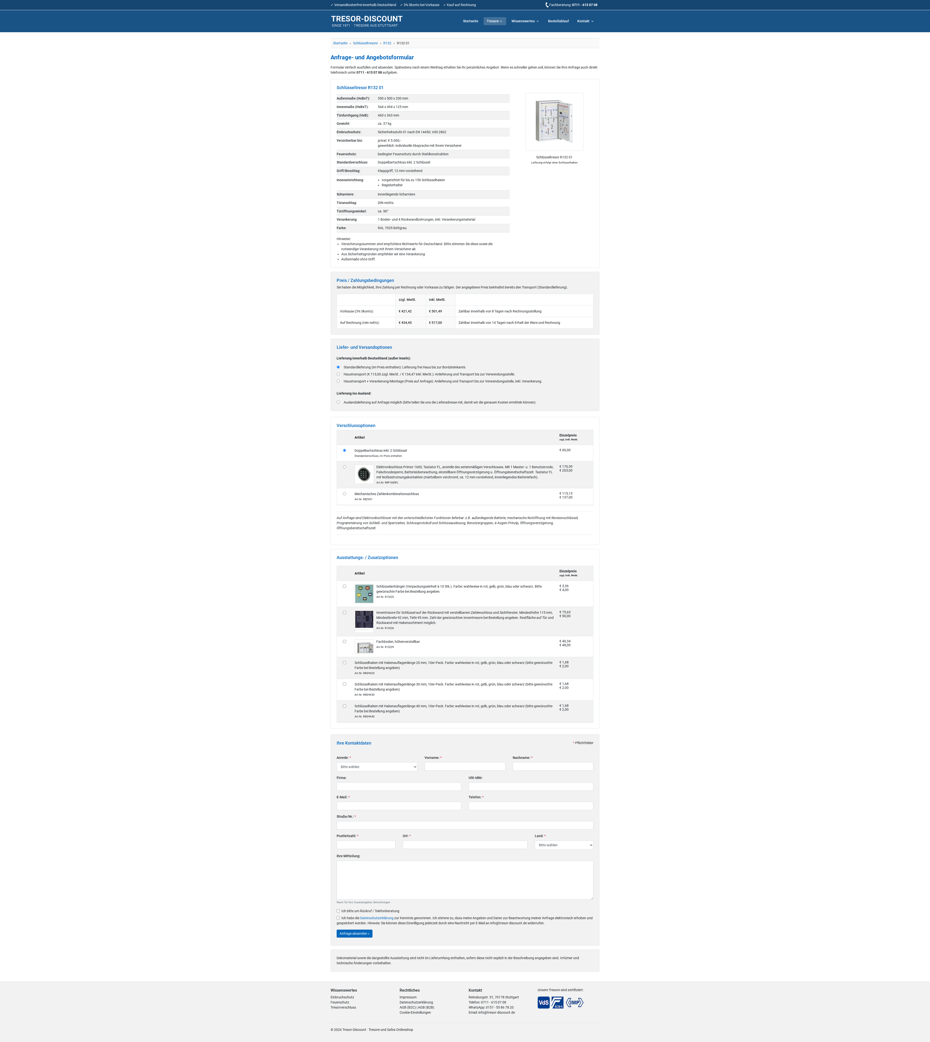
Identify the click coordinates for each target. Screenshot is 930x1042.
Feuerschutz (340, 1002)
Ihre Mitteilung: (348, 856)
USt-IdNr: (476, 778)
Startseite (470, 21)
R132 (387, 43)
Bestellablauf (558, 21)
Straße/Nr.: (346, 816)
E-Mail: (343, 797)
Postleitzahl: (347, 836)
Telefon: (476, 797)
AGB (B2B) (426, 1007)
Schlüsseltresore (365, 43)
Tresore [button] (493, 21)
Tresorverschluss (343, 1007)
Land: (540, 836)
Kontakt (583, 21)
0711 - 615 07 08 (584, 5)
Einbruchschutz (342, 997)
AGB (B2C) (408, 1007)
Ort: (407, 836)
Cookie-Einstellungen (415, 1012)
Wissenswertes (523, 21)
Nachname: (523, 758)
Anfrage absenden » (355, 933)
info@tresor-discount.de (496, 1012)
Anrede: (344, 758)
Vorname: (433, 758)
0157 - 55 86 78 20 (500, 1007)
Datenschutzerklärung (377, 918)
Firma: (342, 778)
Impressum (408, 997)
